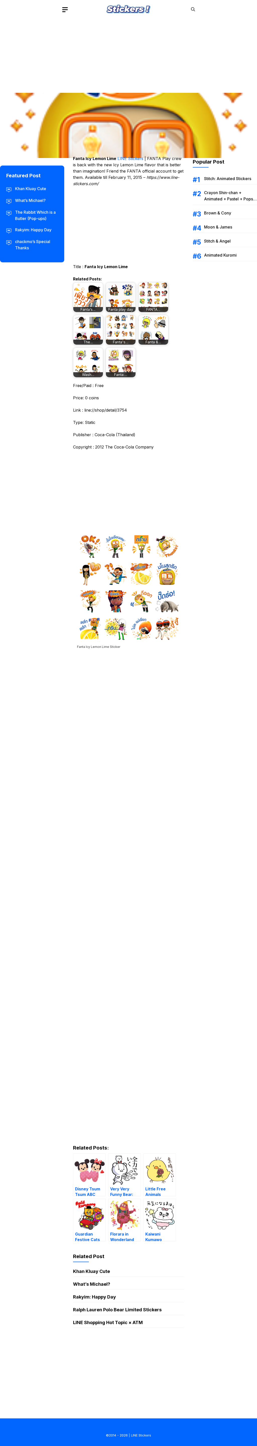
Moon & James (218, 227)
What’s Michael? (91, 1284)
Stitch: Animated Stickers (227, 178)
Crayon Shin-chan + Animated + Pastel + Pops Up (228, 199)
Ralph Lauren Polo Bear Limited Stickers (117, 1309)
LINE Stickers (130, 158)
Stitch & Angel (217, 241)
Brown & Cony (217, 212)
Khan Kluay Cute (91, 1271)
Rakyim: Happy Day (94, 1297)
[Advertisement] (128, 54)
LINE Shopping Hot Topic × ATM (108, 1322)
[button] (193, 9)
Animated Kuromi (220, 255)
